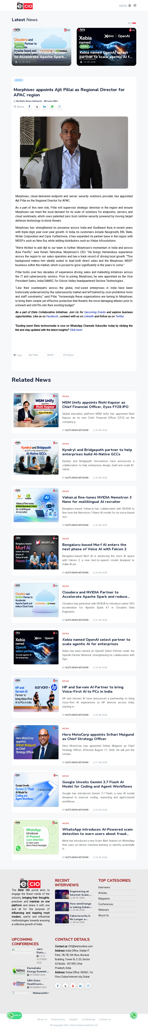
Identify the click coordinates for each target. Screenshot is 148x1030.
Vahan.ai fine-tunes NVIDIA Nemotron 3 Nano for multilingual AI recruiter (97, 499)
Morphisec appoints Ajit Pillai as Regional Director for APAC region (69, 92)
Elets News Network (77, 430)
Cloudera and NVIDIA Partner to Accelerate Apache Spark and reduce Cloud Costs (94, 596)
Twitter (119, 316)
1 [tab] (130, 23)
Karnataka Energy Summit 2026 (36, 953)
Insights (73, 1019)
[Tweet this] (37, 106)
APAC (50, 355)
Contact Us (105, 1019)
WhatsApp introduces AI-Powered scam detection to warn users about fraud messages (97, 834)
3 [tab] (135, 23)
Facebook (52, 316)
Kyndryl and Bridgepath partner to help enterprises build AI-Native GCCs (97, 452)
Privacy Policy (58, 1019)
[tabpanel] (41, 47)
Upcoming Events (95, 312)
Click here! (76, 330)
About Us (103, 915)
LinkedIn (89, 316)
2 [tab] (133, 23)
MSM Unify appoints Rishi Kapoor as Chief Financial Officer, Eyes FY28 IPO (95, 404)
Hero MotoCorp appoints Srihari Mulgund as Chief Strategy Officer (98, 736)
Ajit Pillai (33, 355)
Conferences (105, 904)
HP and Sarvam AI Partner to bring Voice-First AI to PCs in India (92, 689)
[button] (124, 6)
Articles (102, 893)
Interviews (104, 887)
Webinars (103, 909)
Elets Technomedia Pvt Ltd (84, 1025)
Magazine (104, 898)
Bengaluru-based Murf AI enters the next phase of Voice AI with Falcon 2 (94, 547)
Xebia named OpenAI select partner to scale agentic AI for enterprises (96, 641)
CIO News (68, 355)
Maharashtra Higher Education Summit (41, 980)
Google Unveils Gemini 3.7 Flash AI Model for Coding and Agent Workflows (97, 784)
